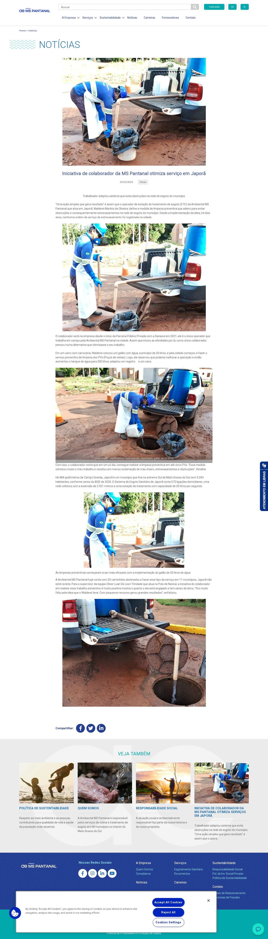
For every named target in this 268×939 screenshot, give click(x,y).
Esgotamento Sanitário (188, 869)
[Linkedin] (101, 728)
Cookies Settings (168, 922)
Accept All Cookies (168, 902)
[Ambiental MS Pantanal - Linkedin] (102, 873)
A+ (232, 6)
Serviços (180, 863)
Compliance (143, 873)
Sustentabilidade (224, 863)
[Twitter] (91, 728)
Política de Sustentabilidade (229, 878)
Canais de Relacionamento (229, 893)
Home (22, 30)
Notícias (132, 17)
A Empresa (143, 863)
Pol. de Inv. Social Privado (227, 873)
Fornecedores (170, 17)
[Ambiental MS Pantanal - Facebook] (82, 873)
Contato (191, 17)
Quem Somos (144, 869)
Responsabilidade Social (227, 869)
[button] (15, 913)
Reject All (168, 912)
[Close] (208, 900)
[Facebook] (80, 728)
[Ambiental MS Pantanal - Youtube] (112, 873)
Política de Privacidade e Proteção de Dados (134, 933)
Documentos (182, 873)
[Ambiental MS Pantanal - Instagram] (92, 873)
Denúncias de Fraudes (226, 897)
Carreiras (149, 17)
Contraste (214, 6)
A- (244, 6)
